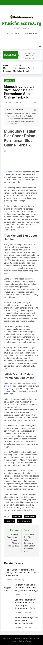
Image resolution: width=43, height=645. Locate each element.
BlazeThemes (26, 641)
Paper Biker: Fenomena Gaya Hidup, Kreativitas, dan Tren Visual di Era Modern (30, 54)
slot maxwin (30, 516)
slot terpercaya (24, 521)
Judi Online (9, 81)
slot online (9, 521)
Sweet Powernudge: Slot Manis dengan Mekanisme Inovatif (26, 620)
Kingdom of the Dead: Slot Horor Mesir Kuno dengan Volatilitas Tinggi (26, 588)
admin (8, 102)
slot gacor (17, 516)
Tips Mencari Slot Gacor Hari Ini (21, 119)
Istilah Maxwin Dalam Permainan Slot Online (22, 122)
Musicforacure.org (21, 23)
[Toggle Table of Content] (34, 110)
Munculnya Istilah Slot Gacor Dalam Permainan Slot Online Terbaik (21, 114)
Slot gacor (8, 172)
